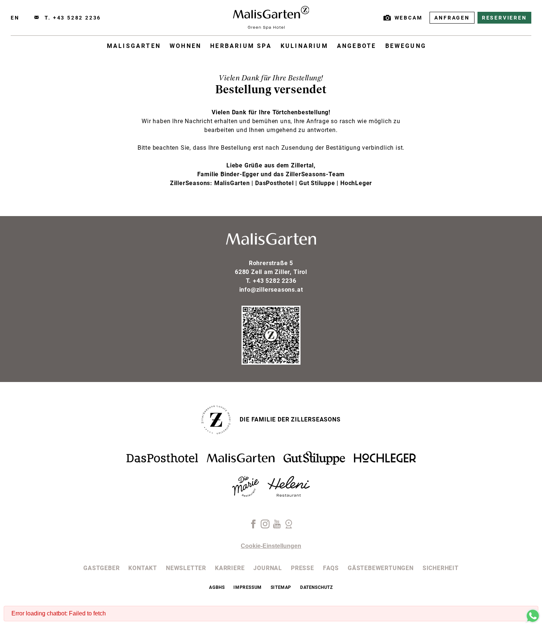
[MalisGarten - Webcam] (288, 526)
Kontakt (142, 568)
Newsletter (186, 568)
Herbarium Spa (241, 45)
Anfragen (451, 18)
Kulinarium (304, 45)
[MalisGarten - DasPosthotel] (162, 460)
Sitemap (281, 587)
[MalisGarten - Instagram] (265, 526)
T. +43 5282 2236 (73, 18)
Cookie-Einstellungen (271, 546)
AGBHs (217, 587)
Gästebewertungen (381, 568)
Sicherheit (441, 568)
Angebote (356, 45)
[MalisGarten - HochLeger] (385, 460)
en (15, 18)
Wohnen (185, 45)
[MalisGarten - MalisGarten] (241, 460)
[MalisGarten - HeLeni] (289, 495)
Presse (302, 568)
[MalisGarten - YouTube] (276, 526)
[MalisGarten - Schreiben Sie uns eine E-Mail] (36, 18)
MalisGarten (134, 45)
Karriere (229, 568)
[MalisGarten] (271, 27)
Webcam (409, 18)
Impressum (247, 587)
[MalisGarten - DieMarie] (245, 495)
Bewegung (406, 45)
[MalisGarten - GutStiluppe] (314, 462)
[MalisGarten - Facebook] (253, 526)
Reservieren (504, 18)
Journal (267, 568)
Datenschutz (316, 587)
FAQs (331, 568)
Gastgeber (101, 568)
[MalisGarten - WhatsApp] (532, 621)
